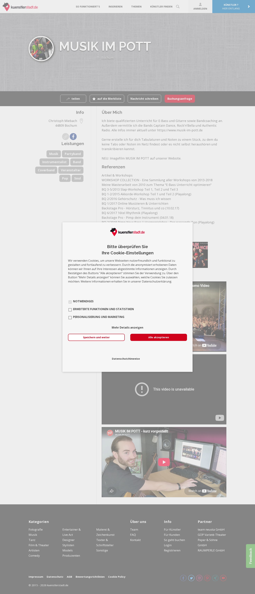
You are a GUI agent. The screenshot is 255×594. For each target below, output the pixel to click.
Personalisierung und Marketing (98, 317)
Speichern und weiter (96, 337)
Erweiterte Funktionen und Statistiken (103, 309)
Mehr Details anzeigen (127, 327)
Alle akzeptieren (158, 337)
